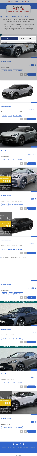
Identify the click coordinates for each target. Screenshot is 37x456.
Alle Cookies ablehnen (27, 38)
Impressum (25, 447)
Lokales (14, 447)
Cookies (18, 450)
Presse (9, 447)
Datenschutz (32, 447)
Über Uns (19, 447)
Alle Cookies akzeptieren (9, 38)
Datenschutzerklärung (30, 42)
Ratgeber (4, 447)
